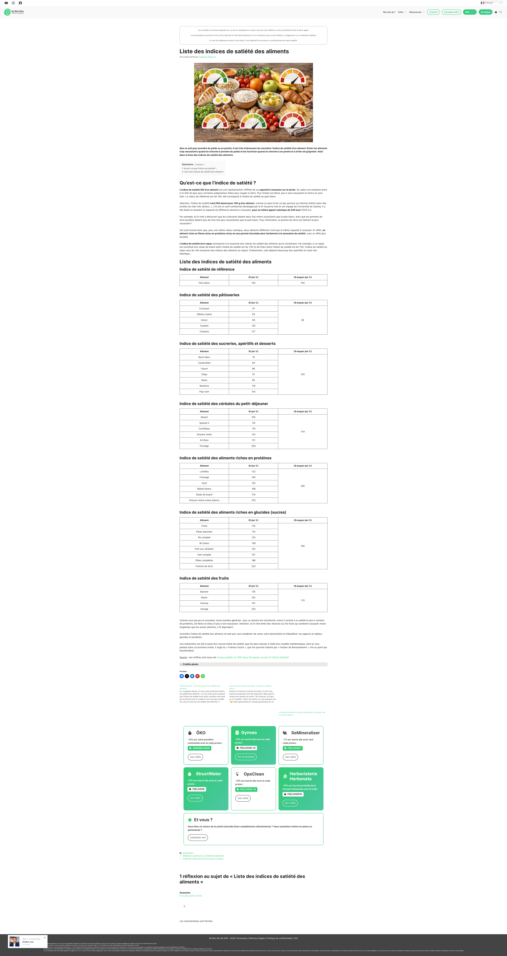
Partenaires (242, 938)
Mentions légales (257, 938)
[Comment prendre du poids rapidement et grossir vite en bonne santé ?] (302, 698)
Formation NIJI (451, 12)
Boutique (485, 12)
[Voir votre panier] (496, 12)
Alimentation (188, 853)
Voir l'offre (195, 757)
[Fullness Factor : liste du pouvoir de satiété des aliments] (204, 694)
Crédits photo (190, 664)
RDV (467, 12)
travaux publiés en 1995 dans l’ (253, 657)
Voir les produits (245, 756)
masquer (199, 164)
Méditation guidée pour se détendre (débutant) (203, 856)
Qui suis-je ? (389, 12)
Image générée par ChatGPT (196, 664)
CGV (296, 938)
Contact (433, 12)
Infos (400, 12)
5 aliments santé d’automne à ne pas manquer (203, 859)
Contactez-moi (198, 837)
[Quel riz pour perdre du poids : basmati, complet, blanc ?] (254, 694)
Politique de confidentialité (279, 938)
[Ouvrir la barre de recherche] (500, 12)
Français (488, 3)
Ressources (415, 12)
